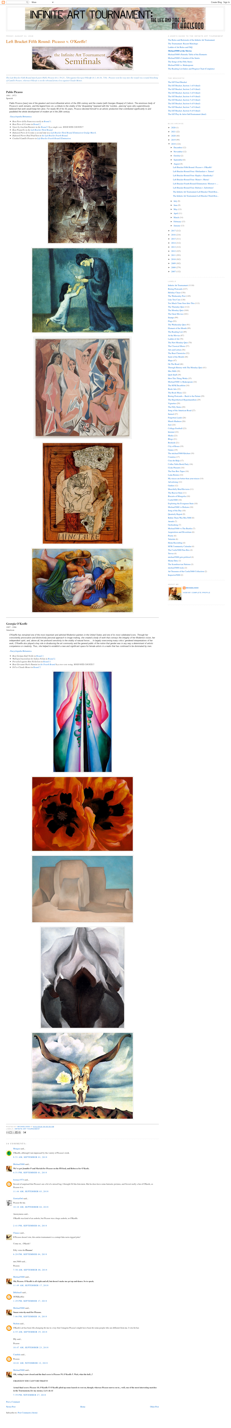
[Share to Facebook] (16, 1132)
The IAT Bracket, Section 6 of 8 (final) (184, 103)
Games (171, 449)
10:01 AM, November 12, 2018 (30, 1363)
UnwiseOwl (18, 1198)
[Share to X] (13, 1132)
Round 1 (47, 121)
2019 (173, 139)
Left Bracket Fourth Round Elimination (54, 138)
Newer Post (11, 1406)
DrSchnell (17, 1292)
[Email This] (7, 1132)
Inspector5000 (174, 574)
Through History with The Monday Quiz (185, 367)
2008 (173, 267)
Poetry (170, 535)
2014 (173, 242)
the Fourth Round (47, 664)
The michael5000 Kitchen (179, 453)
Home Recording (175, 542)
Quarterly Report (175, 514)
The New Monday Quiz (178, 342)
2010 (173, 259)
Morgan (16, 1148)
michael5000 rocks (176, 567)
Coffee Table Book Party (178, 464)
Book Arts (172, 389)
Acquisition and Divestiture (180, 532)
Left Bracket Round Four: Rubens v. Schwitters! (193, 187)
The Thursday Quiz (176, 306)
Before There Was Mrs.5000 (179, 517)
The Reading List (175, 331)
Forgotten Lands (175, 417)
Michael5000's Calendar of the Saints (184, 58)
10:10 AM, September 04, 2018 (31, 1206)
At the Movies (174, 335)
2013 (173, 246)
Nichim (16, 1323)
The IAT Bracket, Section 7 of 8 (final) (184, 107)
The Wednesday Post (177, 296)
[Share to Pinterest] (19, 1132)
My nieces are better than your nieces (183, 478)
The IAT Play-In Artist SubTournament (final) (187, 114)
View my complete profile (196, 592)
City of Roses (173, 446)
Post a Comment (13, 1401)
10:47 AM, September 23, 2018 (31, 1347)
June (176, 205)
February (178, 221)
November (178, 151)
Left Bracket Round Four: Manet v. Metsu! (191, 179)
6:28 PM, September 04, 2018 (30, 1254)
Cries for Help (174, 460)
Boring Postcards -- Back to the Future (184, 396)
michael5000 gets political (179, 557)
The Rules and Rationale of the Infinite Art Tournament (191, 40)
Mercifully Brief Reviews (179, 489)
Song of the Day (175, 510)
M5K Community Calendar (179, 546)
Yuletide (171, 539)
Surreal (171, 414)
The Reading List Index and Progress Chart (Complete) (191, 68)
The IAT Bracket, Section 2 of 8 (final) (184, 89)
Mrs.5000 (172, 371)
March (177, 217)
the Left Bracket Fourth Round (55, 135)
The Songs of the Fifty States (180, 61)
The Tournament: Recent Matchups (183, 43)
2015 (173, 238)
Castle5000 (173, 499)
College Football (175, 428)
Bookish (171, 442)
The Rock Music (175, 392)
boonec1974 (18, 1179)
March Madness (175, 421)
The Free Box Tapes (176, 471)
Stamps (171, 317)
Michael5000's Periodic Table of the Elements (187, 54)
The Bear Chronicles (176, 353)
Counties (172, 456)
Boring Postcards (175, 288)
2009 (173, 263)
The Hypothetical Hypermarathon (182, 399)
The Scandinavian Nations (179, 564)
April (176, 213)
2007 (173, 271)
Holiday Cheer (174, 292)
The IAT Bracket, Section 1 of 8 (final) (184, 85)
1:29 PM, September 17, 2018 (30, 1300)
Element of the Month (177, 328)
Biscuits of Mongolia (177, 496)
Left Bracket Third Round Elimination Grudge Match (73, 132)
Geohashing (173, 524)
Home (82, 1406)
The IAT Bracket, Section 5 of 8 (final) (184, 99)
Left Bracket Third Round (41, 129)
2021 (173, 131)
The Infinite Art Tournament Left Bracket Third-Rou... (196, 191)
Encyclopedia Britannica (21, 116)
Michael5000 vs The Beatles (180, 528)
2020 (173, 135)
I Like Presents (174, 467)
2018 (173, 143)
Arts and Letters (174, 349)
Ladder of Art (173, 338)
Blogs (170, 439)
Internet (171, 431)
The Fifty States (174, 406)
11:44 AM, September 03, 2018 (31, 1191)
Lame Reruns (173, 474)
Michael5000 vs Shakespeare (180, 381)
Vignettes (172, 403)
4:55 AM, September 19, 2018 (30, 1331)
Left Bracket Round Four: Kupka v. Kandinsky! (193, 175)
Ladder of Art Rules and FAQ (180, 47)
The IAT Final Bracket (177, 82)
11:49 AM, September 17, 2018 (31, 1285)
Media (170, 435)
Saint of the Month (176, 356)
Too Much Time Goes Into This (181, 303)
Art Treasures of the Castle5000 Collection (186, 571)
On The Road (173, 364)
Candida (16, 1354)
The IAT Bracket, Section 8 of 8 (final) (184, 110)
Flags (170, 321)
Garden (171, 485)
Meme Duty (173, 560)
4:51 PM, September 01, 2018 (30, 1172)
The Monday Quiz (176, 310)
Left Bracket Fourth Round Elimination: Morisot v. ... (195, 183)
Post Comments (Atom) (27, 1412)
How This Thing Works (178, 378)
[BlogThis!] (10, 1132)
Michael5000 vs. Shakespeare (180, 65)
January (177, 225)
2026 (173, 127)
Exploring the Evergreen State (181, 503)
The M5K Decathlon (176, 385)
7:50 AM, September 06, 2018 (30, 1269)
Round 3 (44, 127)
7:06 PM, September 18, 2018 (30, 1316)
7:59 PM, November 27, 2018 (29, 1394)
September (178, 159)
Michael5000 (23, 1127)
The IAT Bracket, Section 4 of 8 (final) (184, 96)
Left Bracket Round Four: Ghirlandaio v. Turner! (193, 171)
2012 (173, 251)
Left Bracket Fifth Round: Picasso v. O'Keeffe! (192, 167)
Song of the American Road (179, 410)
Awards (171, 521)
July (176, 201)
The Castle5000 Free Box (179, 550)
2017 (173, 230)
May (176, 209)
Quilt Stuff (172, 374)
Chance (16, 1232)
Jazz (170, 424)
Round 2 (37, 124)
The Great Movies (175, 313)
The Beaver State (175, 492)
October (177, 155)
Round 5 (37, 667)
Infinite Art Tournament (27, 1129)
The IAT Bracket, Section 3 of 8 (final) (184, 92)
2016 (173, 234)
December (178, 147)
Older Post (154, 1406)
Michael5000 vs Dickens (178, 507)
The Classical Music (176, 346)
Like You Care (174, 299)
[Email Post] (24, 1132)
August (177, 163)
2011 (173, 255)
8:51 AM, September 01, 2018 (30, 1157)
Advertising (173, 481)
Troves (171, 553)
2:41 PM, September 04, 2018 (30, 1225)
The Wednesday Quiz (177, 324)
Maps (170, 360)
